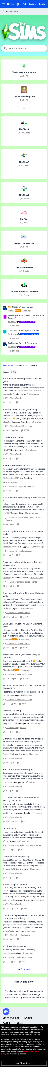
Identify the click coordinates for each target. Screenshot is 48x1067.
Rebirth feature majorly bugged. (18, 769)
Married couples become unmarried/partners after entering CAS (22, 886)
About (20, 1023)
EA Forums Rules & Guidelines (22, 343)
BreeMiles (7, 639)
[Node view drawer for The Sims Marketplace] (24, 108)
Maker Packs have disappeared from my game (22, 380)
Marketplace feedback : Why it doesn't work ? (24, 499)
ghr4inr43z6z (8, 931)
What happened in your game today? (20, 409)
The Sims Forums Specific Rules (23, 330)
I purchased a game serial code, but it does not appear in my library (23, 917)
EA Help (7, 1023)
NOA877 (6, 450)
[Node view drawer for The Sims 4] (24, 141)
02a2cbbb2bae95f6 (11, 478)
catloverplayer (9, 695)
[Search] (25, 4)
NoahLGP (7, 513)
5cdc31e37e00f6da (11, 547)
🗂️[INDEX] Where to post (20, 307)
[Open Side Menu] (4, 4)
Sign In (42, 4)
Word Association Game (14, 946)
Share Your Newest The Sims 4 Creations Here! (22, 625)
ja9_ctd (6, 841)
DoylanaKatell (8, 754)
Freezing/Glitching (12, 710)
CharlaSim (7, 422)
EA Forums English (11, 11)
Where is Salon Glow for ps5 (16, 465)
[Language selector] (18, 4)
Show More (25, 969)
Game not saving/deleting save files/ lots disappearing (23, 563)
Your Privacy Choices (24, 1063)
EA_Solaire (12, 334)
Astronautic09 (9, 869)
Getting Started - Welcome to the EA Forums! (26, 317)
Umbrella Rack (9, 828)
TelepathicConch (10, 723)
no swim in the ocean (13, 437)
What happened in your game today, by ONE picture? (24, 656)
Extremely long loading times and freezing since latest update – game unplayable (23, 740)
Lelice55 (6, 577)
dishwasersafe (9, 900)
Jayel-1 (6, 953)
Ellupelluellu (8, 670)
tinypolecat (7, 782)
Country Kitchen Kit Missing (16, 856)
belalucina (7, 608)
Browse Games (11, 1017)
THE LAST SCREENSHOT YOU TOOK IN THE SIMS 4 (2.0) (24, 687)
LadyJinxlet (8, 394)
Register (32, 4)
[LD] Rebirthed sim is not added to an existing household (21, 799)
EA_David (12, 321)
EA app (28, 1017)
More (33, 365)
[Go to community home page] (10, 4)
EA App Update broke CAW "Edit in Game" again (23, 533)
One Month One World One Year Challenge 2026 (23, 594)
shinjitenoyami (9, 813)
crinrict (11, 310)
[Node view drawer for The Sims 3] (24, 174)
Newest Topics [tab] (22, 365)
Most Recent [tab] (8, 365)
